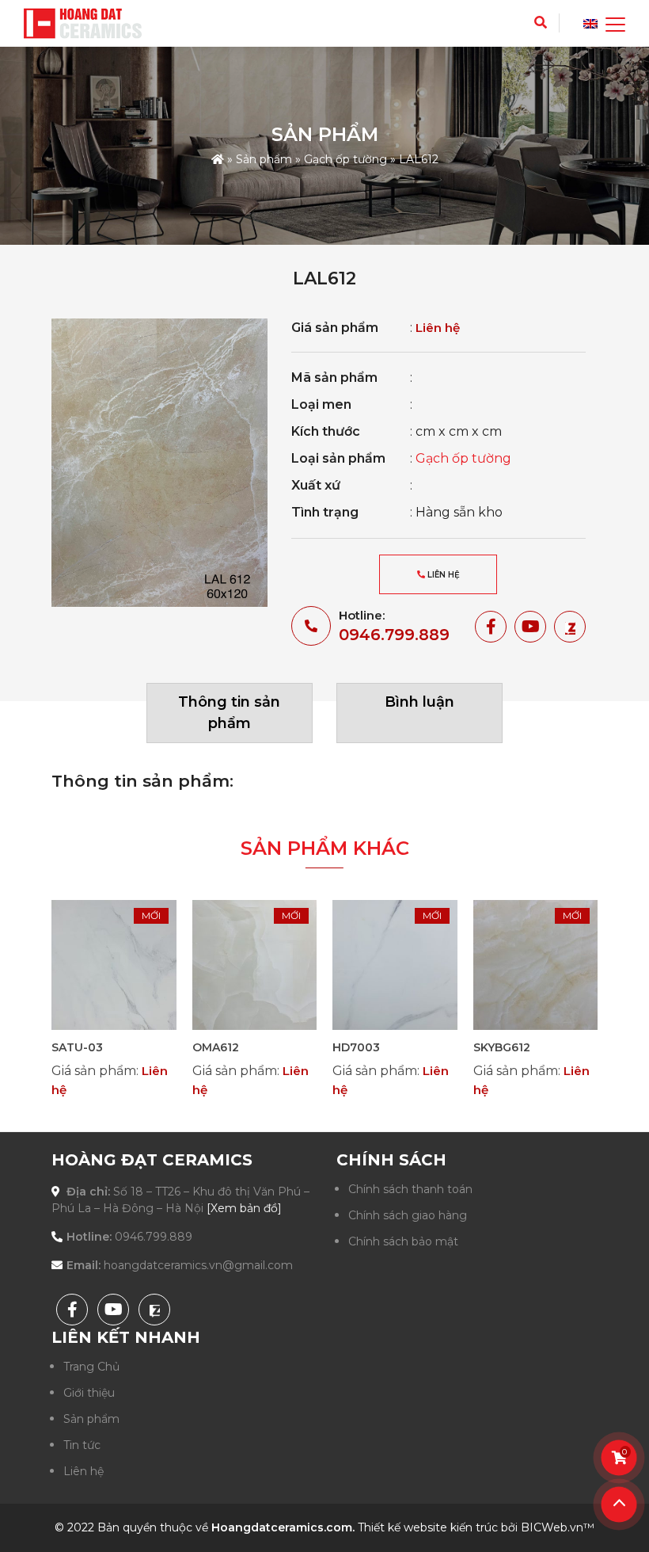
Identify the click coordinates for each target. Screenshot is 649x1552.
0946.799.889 (394, 634)
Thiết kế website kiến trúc (428, 1527)
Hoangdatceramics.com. (283, 1527)
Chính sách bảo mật (403, 1241)
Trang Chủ (91, 1366)
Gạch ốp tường (345, 159)
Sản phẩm (264, 159)
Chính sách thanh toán (410, 1189)
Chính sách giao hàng (407, 1215)
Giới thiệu (89, 1393)
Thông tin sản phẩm (229, 712)
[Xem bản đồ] (244, 1208)
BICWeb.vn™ (557, 1527)
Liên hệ (442, 575)
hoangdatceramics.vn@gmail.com (198, 1265)
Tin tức (82, 1445)
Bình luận (419, 702)
